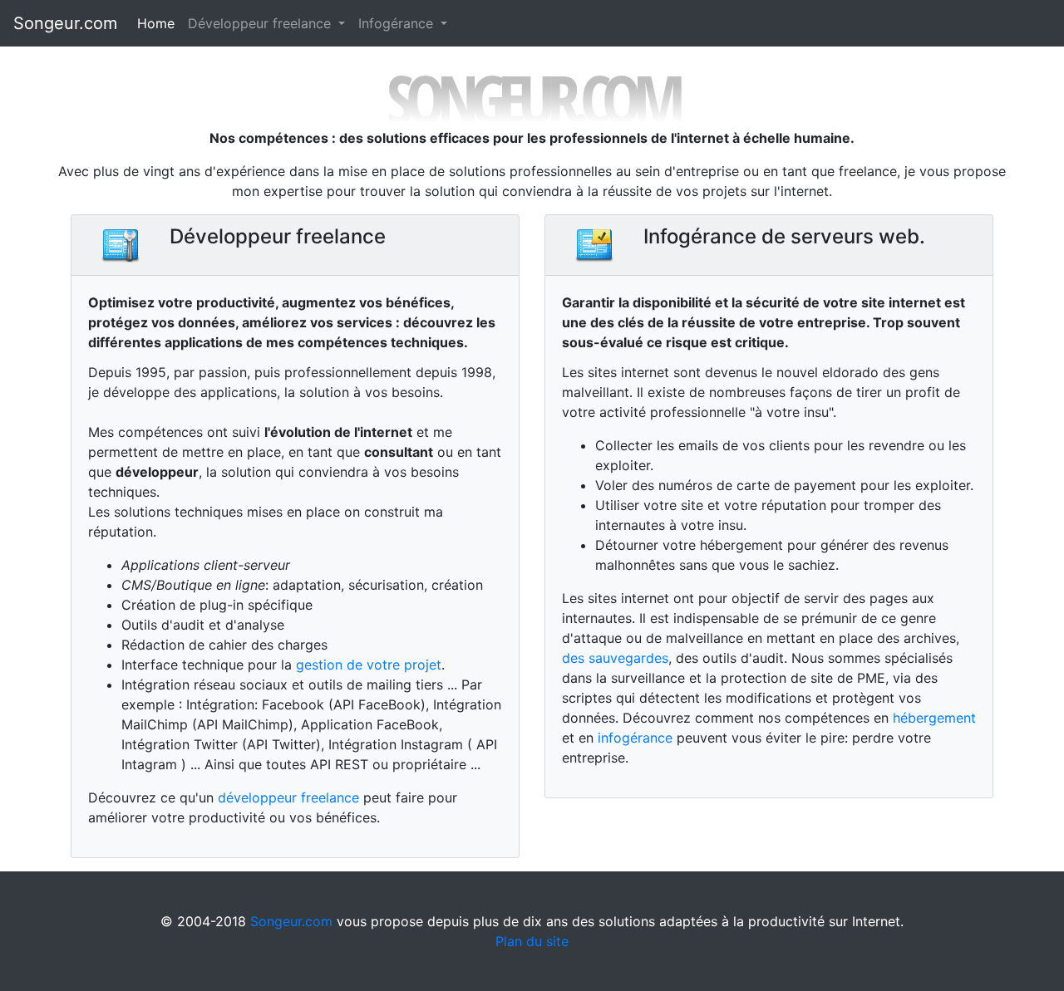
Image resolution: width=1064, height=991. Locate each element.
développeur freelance (288, 797)
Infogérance (397, 23)
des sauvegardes (615, 658)
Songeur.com (65, 23)
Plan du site (532, 941)
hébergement (934, 717)
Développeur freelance (261, 23)
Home (156, 23)
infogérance (635, 737)
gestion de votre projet (368, 664)
